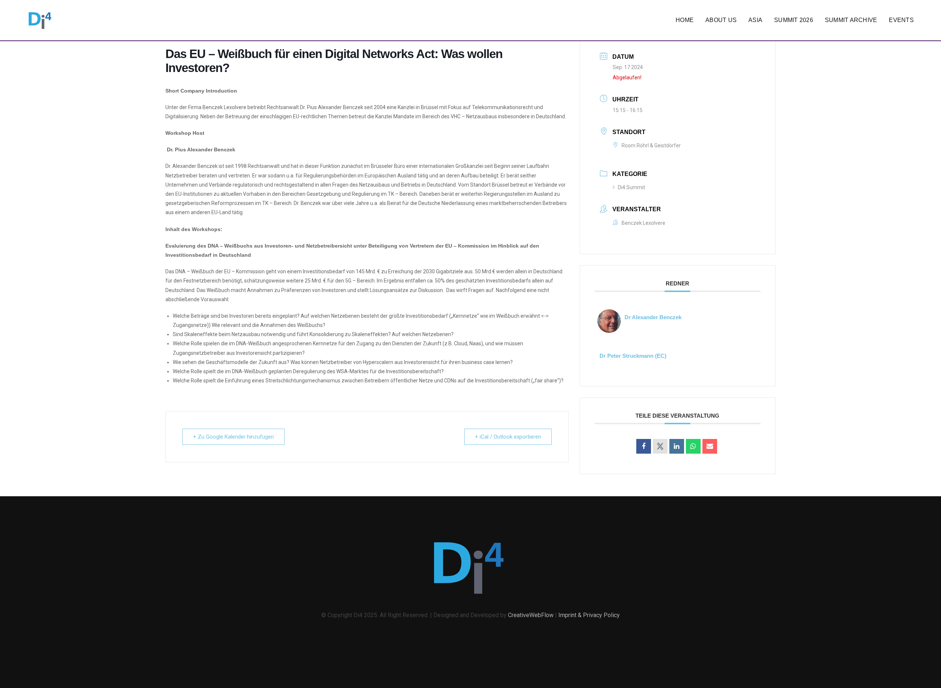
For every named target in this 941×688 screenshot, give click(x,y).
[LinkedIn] (676, 446)
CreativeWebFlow (531, 615)
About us (721, 20)
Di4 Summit (631, 187)
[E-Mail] (709, 446)
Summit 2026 (793, 20)
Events (901, 20)
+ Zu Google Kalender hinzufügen (233, 436)
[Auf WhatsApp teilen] (693, 446)
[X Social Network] (660, 446)
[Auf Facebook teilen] (643, 446)
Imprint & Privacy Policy (589, 615)
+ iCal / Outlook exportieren (508, 436)
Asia (755, 20)
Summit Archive (851, 20)
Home (685, 20)
